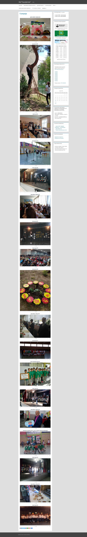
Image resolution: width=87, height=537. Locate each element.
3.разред (56, 74)
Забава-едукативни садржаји (24, 8)
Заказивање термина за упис (29, 5)
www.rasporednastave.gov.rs (59, 69)
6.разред (56, 78)
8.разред (56, 80)
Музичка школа (48, 5)
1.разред (56, 71)
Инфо (54, 5)
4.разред (56, 75)
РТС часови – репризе (36, 8)
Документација (40, 5)
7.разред (56, 79)
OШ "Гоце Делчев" (25, 2)
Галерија (44, 8)
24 (55, 100)
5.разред (56, 76)
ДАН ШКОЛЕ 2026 (59, 128)
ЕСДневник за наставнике (59, 138)
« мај (55, 103)
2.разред (56, 73)
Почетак (20, 5)
